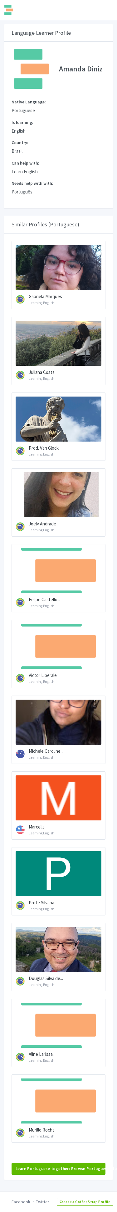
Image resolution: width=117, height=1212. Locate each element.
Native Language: (29, 102)
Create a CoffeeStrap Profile (85, 1201)
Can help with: (25, 163)
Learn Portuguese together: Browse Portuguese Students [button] (60, 1168)
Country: (20, 142)
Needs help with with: (32, 183)
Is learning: (22, 122)
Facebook (21, 1202)
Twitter (42, 1202)
